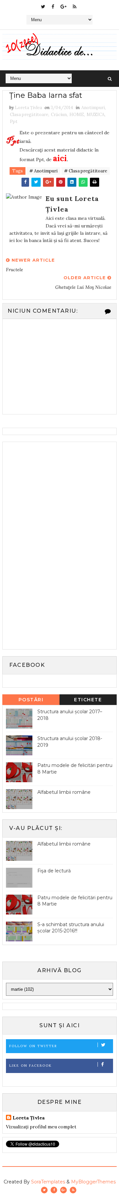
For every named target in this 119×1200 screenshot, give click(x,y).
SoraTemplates (48, 1182)
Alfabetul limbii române (64, 792)
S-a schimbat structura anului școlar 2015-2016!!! (70, 927)
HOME (76, 114)
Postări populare (31, 701)
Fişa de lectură (54, 871)
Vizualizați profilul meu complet (41, 1127)
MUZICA (95, 114)
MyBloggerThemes (93, 1182)
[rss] (74, 7)
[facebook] (53, 7)
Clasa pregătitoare (29, 114)
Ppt (14, 121)
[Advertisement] (55, 544)
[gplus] (63, 7)
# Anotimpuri (43, 171)
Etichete (88, 700)
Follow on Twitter (33, 1046)
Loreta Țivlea (29, 1118)
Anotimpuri (93, 107)
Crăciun (59, 114)
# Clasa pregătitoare (85, 171)
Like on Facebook (30, 1065)
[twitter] (43, 7)
